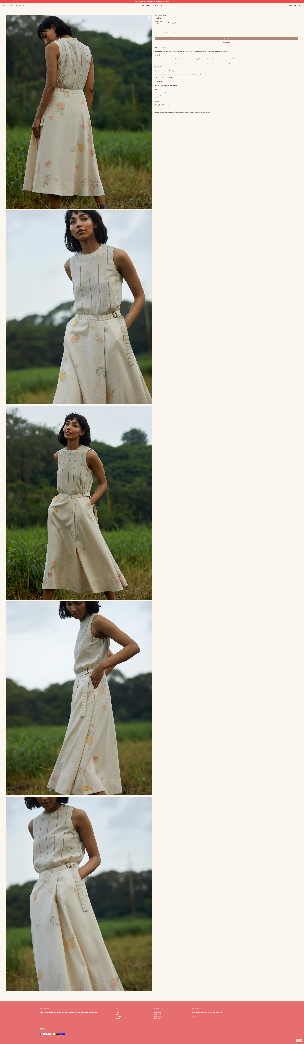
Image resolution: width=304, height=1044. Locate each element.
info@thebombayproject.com (180, 74)
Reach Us (25, 5)
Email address (196, 1014)
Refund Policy (157, 1014)
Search (290, 5)
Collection (11, 5)
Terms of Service (158, 1016)
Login (294, 5)
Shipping (225, 42)
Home (4, 5)
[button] (226, 23)
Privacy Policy (157, 1018)
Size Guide (162, 77)
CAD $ (41, 1028)
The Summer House (160, 15)
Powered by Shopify (56, 1036)
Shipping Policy (158, 1012)
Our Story (19, 5)
